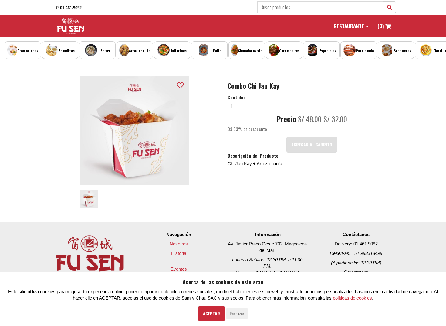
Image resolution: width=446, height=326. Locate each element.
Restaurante (349, 26)
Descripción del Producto (253, 156)
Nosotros (179, 243)
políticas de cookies (352, 297)
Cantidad (237, 97)
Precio (286, 119)
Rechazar (237, 313)
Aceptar (211, 313)
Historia (178, 253)
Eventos (179, 269)
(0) (381, 26)
